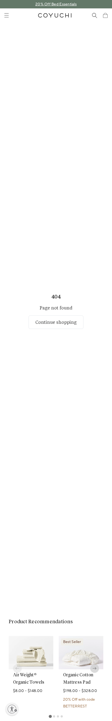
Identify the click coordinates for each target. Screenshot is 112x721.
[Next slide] (94, 668)
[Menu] (6, 15)
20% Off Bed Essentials (56, 4)
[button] (105, 15)
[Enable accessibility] (11, 709)
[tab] (50, 716)
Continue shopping (56, 322)
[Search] (95, 15)
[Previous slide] (17, 668)
